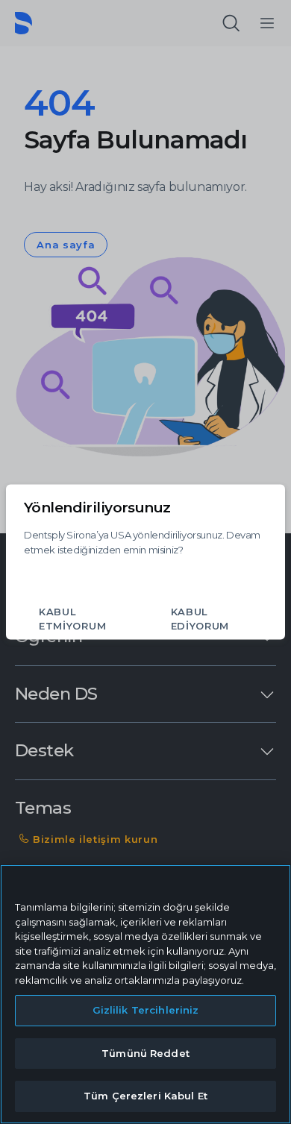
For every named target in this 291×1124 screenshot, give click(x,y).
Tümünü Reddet (145, 1053)
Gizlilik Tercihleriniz (146, 1010)
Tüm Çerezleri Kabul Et (145, 1096)
